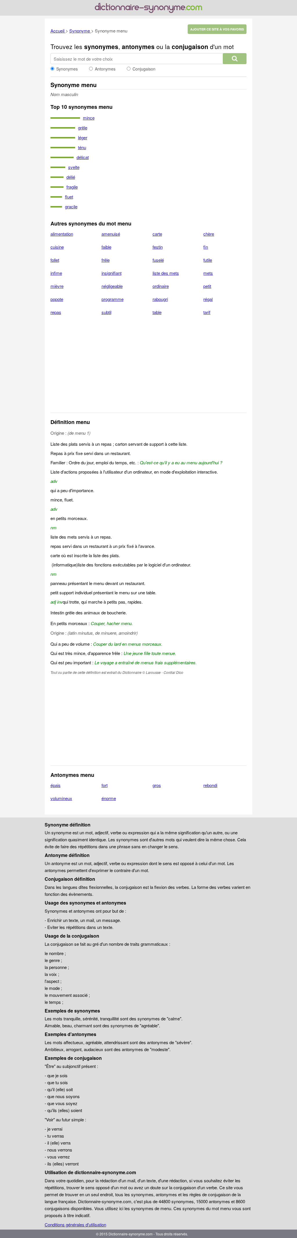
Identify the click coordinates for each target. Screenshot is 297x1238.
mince (89, 118)
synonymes (101, 46)
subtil (106, 312)
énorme (109, 798)
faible (106, 247)
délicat (83, 157)
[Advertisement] (148, 367)
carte (157, 234)
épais (55, 785)
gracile (71, 206)
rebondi (210, 785)
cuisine (57, 247)
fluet (69, 197)
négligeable (112, 286)
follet (54, 260)
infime (56, 273)
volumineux (61, 798)
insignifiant (112, 273)
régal (208, 299)
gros (157, 785)
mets (208, 273)
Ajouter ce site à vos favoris (217, 29)
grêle (82, 127)
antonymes (138, 46)
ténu (82, 147)
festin (158, 247)
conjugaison (190, 46)
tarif (206, 312)
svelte (73, 167)
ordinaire (161, 286)
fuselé (158, 260)
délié (70, 177)
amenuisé (111, 234)
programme (113, 299)
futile (207, 260)
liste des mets (166, 273)
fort (105, 785)
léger (82, 137)
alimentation (61, 234)
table (157, 312)
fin (205, 247)
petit (207, 286)
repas (55, 312)
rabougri (160, 299)
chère (208, 234)
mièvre (57, 286)
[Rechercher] (235, 58)
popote (56, 299)
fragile (72, 187)
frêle (106, 260)
